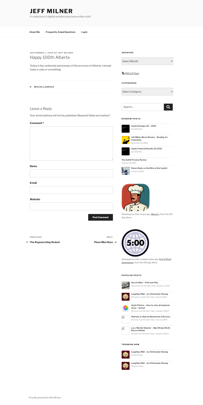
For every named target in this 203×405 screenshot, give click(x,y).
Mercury (155, 214)
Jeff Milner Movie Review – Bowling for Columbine (149, 138)
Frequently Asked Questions (60, 32)
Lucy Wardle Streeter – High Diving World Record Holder (150, 329)
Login (84, 32)
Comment (37, 123)
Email (33, 182)
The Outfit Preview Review (134, 160)
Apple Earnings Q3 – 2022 (143, 126)
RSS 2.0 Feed (132, 73)
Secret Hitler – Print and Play (144, 282)
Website (35, 199)
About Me (34, 32)
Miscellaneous (44, 87)
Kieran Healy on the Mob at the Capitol (149, 168)
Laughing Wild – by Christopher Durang (149, 294)
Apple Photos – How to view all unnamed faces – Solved (150, 306)
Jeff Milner (51, 11)
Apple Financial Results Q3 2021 (146, 148)
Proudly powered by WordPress (45, 397)
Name (33, 166)
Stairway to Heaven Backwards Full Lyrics (150, 316)
